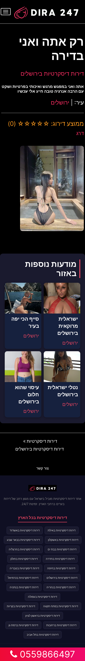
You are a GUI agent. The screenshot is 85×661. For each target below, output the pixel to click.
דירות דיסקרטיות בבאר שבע (23, 540)
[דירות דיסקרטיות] (46, 11)
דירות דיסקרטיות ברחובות (61, 625)
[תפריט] (6, 11)
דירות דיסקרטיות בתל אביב (43, 634)
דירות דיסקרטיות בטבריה (24, 568)
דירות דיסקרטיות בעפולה (42, 596)
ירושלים (60, 102)
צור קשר (42, 468)
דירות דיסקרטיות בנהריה (61, 587)
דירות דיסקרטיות (42, 441)
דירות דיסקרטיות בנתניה (24, 587)
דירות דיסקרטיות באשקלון (63, 540)
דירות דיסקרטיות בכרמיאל (23, 577)
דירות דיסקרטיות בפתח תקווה (60, 606)
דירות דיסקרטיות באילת (62, 530)
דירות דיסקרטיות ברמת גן (23, 625)
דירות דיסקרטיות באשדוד (25, 530)
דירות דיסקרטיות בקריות (21, 606)
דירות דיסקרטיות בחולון (24, 559)
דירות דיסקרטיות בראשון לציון (42, 615)
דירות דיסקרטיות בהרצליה (24, 549)
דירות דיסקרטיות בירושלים (52, 73)
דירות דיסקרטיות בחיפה (61, 568)
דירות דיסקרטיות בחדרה (60, 559)
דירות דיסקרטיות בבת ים (62, 549)
